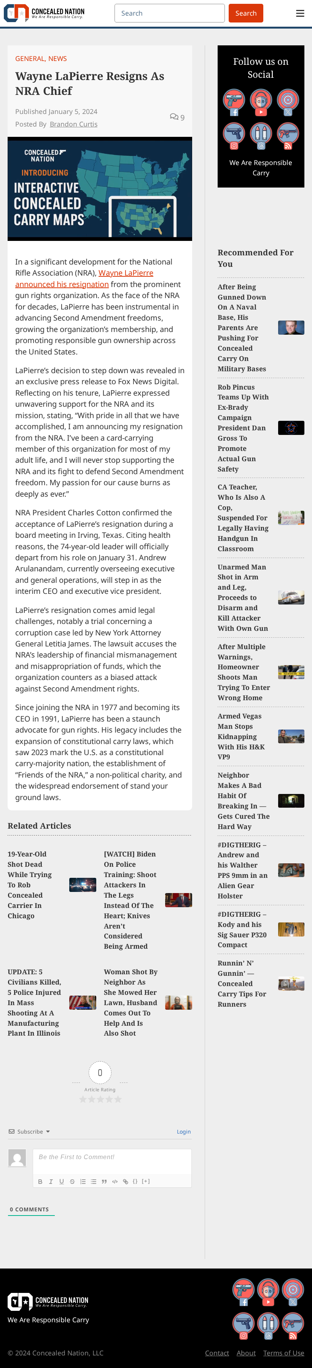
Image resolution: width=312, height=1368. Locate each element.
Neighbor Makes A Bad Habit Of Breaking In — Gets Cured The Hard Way (244, 800)
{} (135, 1181)
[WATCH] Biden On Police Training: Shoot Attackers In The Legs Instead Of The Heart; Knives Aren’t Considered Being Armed (130, 900)
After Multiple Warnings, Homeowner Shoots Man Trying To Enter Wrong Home (244, 672)
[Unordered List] (93, 1181)
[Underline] (61, 1181)
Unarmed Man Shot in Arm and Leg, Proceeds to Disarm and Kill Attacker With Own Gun (243, 597)
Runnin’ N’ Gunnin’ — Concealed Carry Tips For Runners (242, 983)
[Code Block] (115, 1181)
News (57, 58)
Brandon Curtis (73, 123)
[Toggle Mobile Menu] (300, 13)
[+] (146, 1181)
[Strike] (72, 1181)
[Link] (125, 1181)
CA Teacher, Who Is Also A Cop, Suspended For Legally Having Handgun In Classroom (243, 517)
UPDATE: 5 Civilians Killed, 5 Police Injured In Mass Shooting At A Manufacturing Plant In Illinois (34, 1002)
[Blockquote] (104, 1181)
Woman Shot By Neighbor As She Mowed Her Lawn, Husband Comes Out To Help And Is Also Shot (131, 1002)
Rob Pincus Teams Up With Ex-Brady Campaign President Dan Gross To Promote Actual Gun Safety (243, 427)
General (30, 58)
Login (183, 1131)
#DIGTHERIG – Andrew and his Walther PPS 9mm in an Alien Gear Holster (243, 870)
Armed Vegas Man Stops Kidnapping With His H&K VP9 (241, 736)
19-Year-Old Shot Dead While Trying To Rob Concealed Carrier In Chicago (30, 884)
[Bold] (40, 1181)
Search (246, 13)
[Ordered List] (83, 1181)
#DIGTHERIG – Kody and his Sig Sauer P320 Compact (242, 929)
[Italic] (51, 1181)
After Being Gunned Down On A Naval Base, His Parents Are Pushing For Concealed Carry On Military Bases (242, 327)
